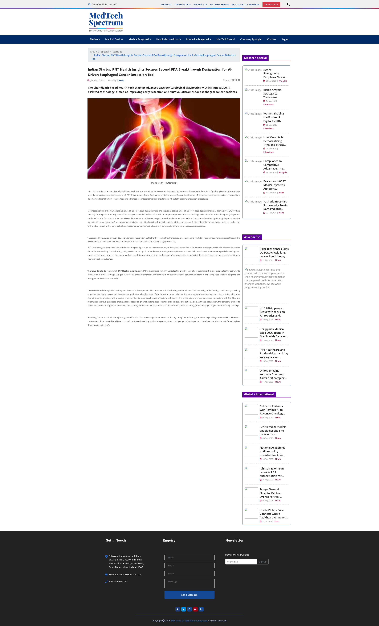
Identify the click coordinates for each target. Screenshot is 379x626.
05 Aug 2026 (267, 459)
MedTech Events (183, 4)
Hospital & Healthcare (168, 39)
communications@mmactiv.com (125, 574)
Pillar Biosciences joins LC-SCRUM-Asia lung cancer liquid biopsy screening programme (274, 254)
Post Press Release (219, 4)
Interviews (268, 104)
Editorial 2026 (271, 4)
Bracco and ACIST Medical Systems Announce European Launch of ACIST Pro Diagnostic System (275, 190)
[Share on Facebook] (231, 80)
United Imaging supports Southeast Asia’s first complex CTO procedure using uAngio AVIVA (273, 378)
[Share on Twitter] (233, 80)
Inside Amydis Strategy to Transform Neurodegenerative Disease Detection (275, 97)
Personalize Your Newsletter (246, 4)
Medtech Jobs (200, 4)
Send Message (189, 594)
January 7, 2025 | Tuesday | (104, 80)
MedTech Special (225, 39)
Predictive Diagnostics (198, 39)
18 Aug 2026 (267, 361)
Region (285, 39)
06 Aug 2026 (267, 438)
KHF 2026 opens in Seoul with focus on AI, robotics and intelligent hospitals (272, 313)
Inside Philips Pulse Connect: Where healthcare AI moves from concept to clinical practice (273, 517)
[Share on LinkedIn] (236, 80)
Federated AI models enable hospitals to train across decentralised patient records (273, 434)
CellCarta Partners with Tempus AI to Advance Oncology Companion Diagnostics (271, 413)
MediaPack (166, 4)
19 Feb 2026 (271, 172)
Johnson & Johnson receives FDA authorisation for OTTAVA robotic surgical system (272, 476)
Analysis (283, 80)
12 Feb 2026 (271, 192)
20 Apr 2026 (271, 81)
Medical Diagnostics (140, 39)
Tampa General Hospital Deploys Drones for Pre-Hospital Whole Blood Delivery (273, 496)
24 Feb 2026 (271, 148)
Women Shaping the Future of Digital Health (273, 117)
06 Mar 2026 (271, 125)
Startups (117, 51)
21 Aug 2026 (267, 260)
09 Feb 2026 (271, 213)
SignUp (263, 561)
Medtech (95, 39)
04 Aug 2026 (267, 480)
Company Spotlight (251, 39)
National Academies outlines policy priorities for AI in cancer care (272, 453)
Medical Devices (114, 39)
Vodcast (271, 39)
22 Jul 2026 (267, 521)
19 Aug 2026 (267, 319)
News (121, 80)
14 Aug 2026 (267, 382)
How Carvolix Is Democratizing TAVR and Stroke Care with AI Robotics (273, 144)
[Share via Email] (239, 80)
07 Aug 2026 (267, 417)
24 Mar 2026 (271, 101)
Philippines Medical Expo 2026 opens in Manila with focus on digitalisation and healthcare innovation (274, 336)
